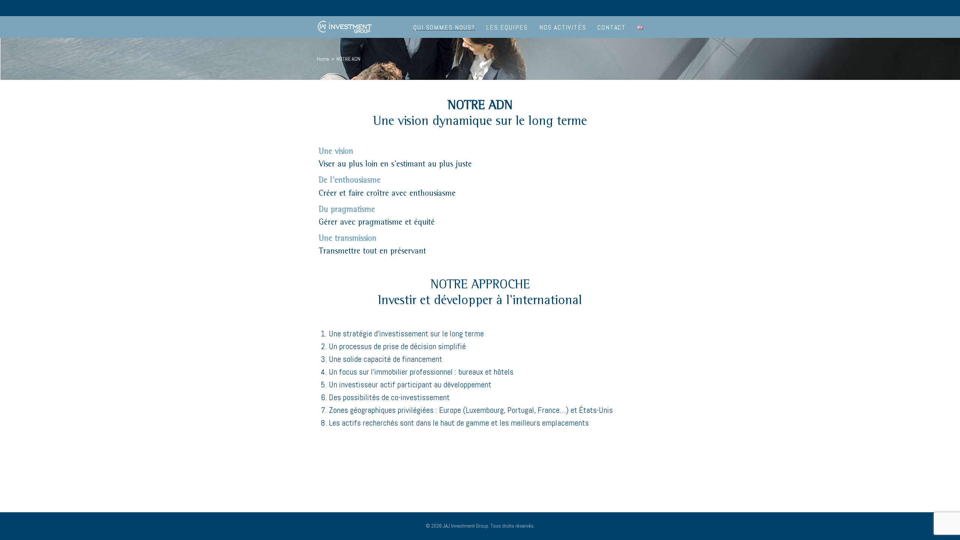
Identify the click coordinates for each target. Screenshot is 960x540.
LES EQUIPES (507, 27)
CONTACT (611, 27)
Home (323, 59)
